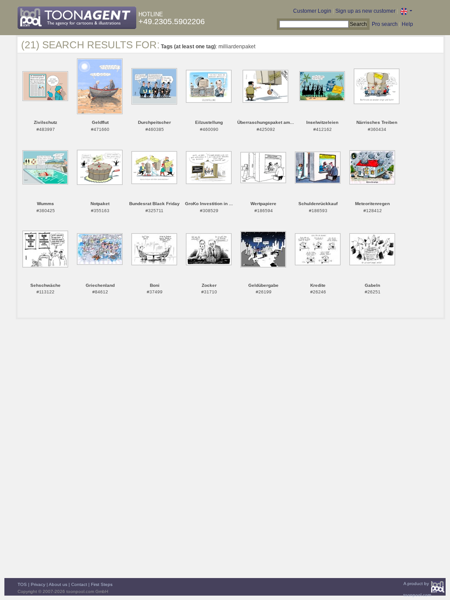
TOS (22, 584)
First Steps (101, 584)
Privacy (38, 584)
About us (58, 584)
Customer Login (312, 11)
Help (407, 24)
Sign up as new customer (365, 11)
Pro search (385, 24)
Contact (79, 584)
